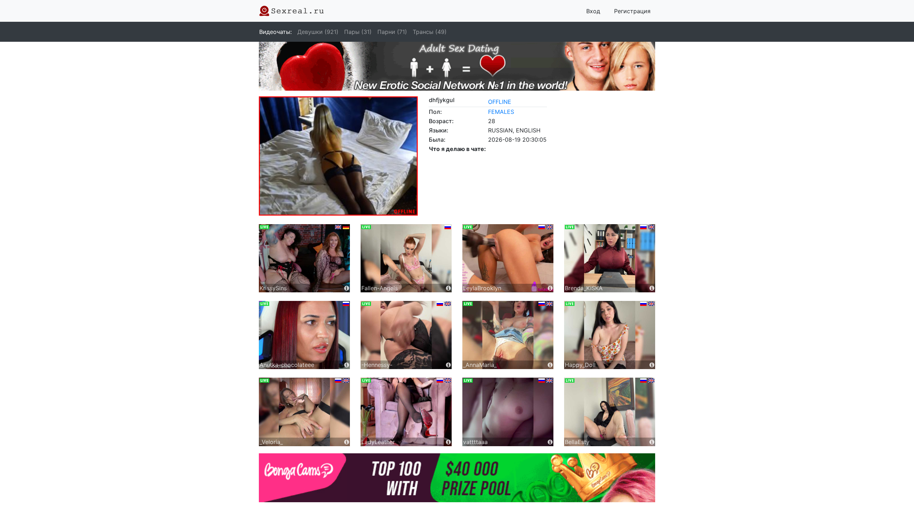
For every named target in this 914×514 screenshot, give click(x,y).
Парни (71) (392, 31)
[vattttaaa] (507, 411)
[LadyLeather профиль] (448, 441)
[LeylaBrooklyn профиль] (550, 288)
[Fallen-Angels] (406, 257)
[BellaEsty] (609, 411)
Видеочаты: (275, 31)
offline (499, 101)
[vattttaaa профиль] (550, 441)
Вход (593, 11)
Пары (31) (358, 31)
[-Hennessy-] (406, 334)
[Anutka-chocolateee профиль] (346, 364)
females (501, 111)
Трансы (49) (430, 31)
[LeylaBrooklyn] (507, 257)
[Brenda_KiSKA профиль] (651, 288)
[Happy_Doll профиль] (651, 364)
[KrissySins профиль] (346, 288)
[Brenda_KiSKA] (609, 257)
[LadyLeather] (406, 411)
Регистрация (632, 11)
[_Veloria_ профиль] (346, 441)
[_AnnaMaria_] (507, 334)
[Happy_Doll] (609, 334)
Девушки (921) (317, 31)
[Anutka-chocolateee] (304, 334)
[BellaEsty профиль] (651, 441)
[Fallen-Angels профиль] (448, 288)
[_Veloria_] (304, 411)
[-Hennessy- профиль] (448, 364)
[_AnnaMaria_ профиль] (550, 364)
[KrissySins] (304, 257)
